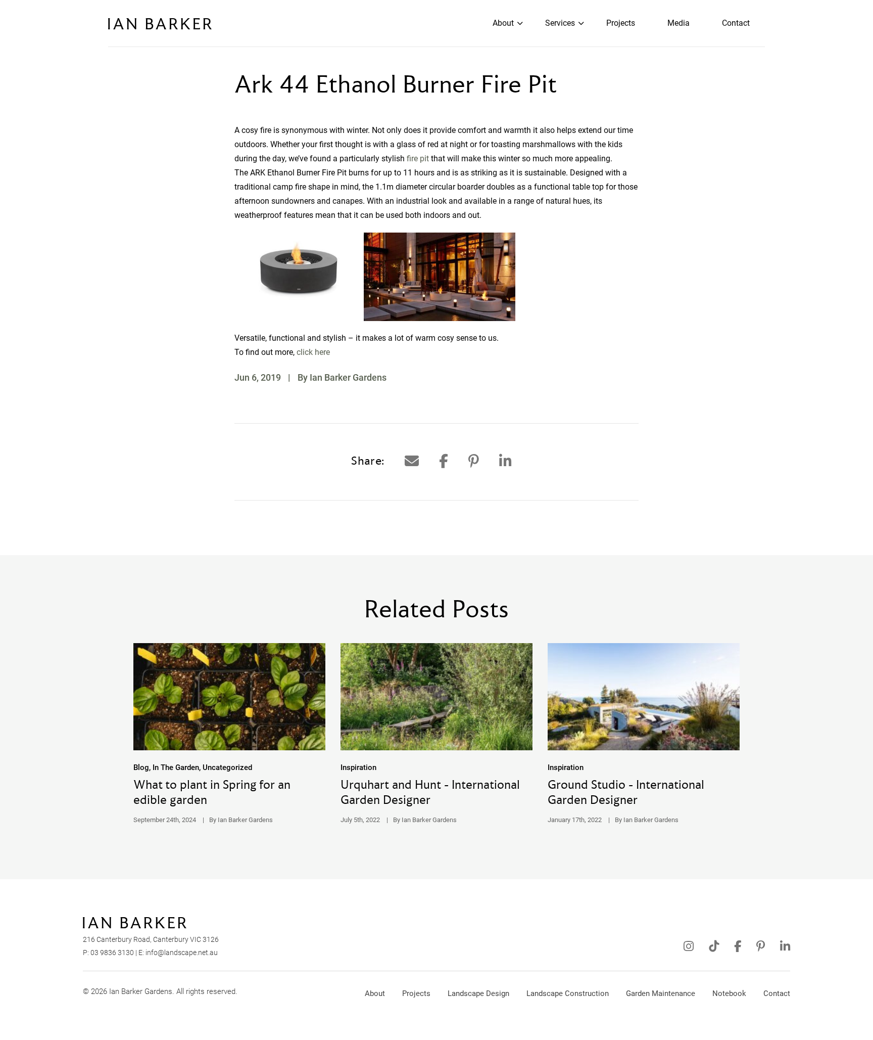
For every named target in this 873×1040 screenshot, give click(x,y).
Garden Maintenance (660, 993)
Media (678, 23)
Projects (620, 23)
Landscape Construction (567, 993)
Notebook (729, 993)
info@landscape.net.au (182, 952)
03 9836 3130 (112, 952)
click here (313, 352)
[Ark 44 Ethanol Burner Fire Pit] (412, 461)
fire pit (418, 158)
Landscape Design (478, 993)
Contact (736, 23)
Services (560, 23)
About (503, 23)
